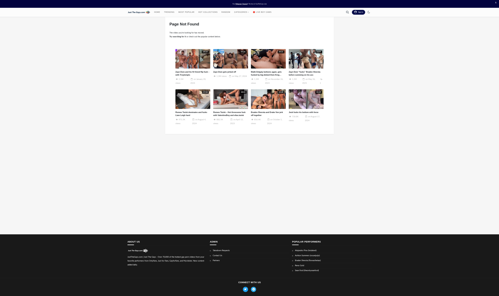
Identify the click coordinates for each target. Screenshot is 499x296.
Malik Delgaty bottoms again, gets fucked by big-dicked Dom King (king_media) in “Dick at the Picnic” (267, 73)
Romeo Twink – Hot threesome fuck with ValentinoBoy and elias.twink (229, 113)
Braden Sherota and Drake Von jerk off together (267, 113)
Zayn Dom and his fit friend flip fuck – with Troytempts (192, 73)
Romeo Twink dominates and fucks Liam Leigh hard (191, 113)
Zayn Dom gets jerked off (224, 72)
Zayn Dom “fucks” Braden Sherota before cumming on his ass (304, 73)
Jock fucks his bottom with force (303, 112)
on (239, 76)
